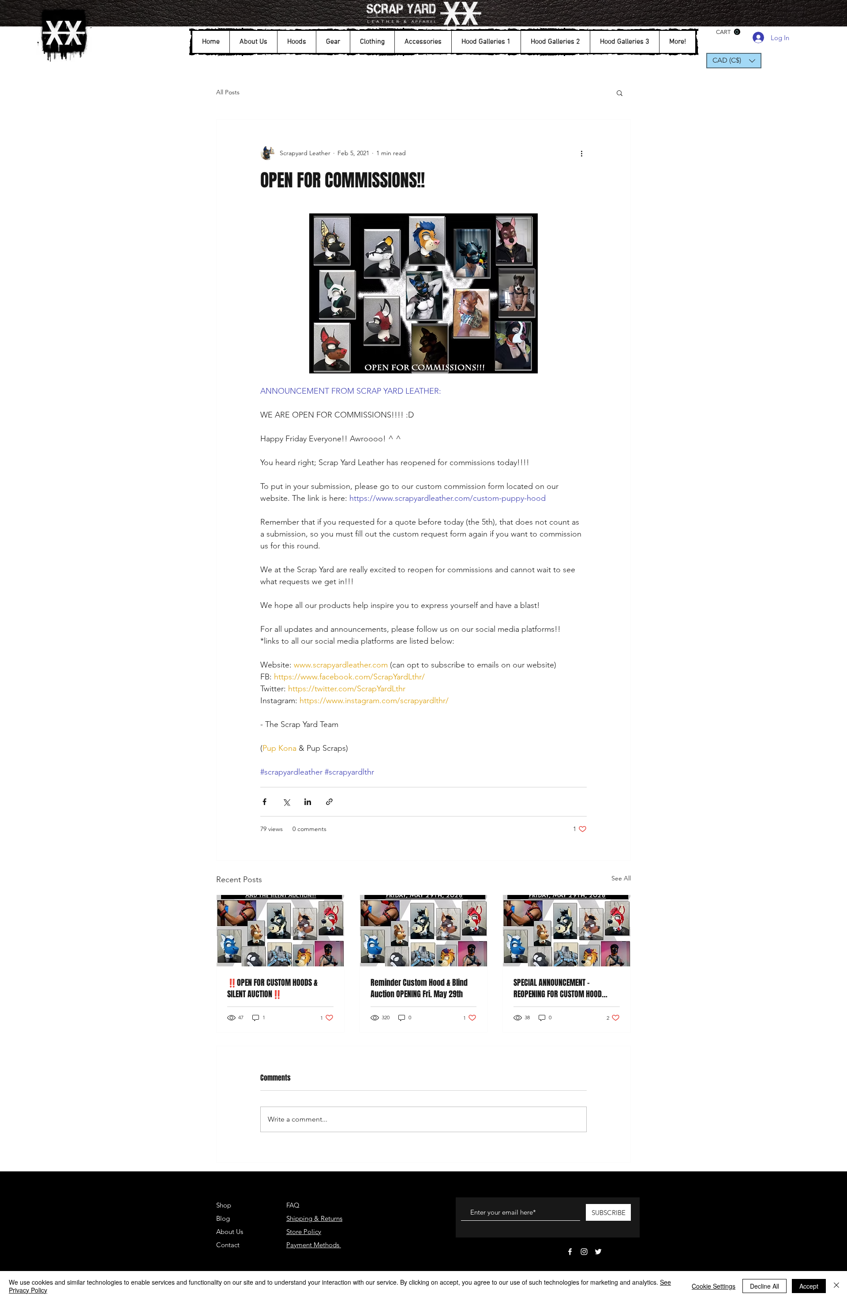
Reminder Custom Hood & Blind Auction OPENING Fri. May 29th (419, 988)
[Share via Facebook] (264, 802)
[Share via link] (329, 802)
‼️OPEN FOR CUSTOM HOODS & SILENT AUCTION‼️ (272, 988)
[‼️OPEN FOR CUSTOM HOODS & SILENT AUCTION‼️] (280, 930)
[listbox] (733, 60)
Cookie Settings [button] (713, 1286)
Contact (228, 1245)
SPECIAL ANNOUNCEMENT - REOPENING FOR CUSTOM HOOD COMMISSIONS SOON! (557, 988)
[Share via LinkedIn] (308, 802)
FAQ (293, 1205)
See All (621, 878)
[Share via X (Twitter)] (286, 802)
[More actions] (581, 153)
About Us (229, 1231)
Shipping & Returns (314, 1218)
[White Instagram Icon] (584, 1251)
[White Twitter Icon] (598, 1251)
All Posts (228, 92)
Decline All (764, 1286)
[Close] (836, 1286)
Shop (223, 1205)
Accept (808, 1286)
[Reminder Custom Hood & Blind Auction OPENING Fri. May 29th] (423, 930)
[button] (253, 42)
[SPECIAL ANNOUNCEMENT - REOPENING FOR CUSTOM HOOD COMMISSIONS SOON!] (566, 930)
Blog (223, 1218)
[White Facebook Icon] (570, 1251)
